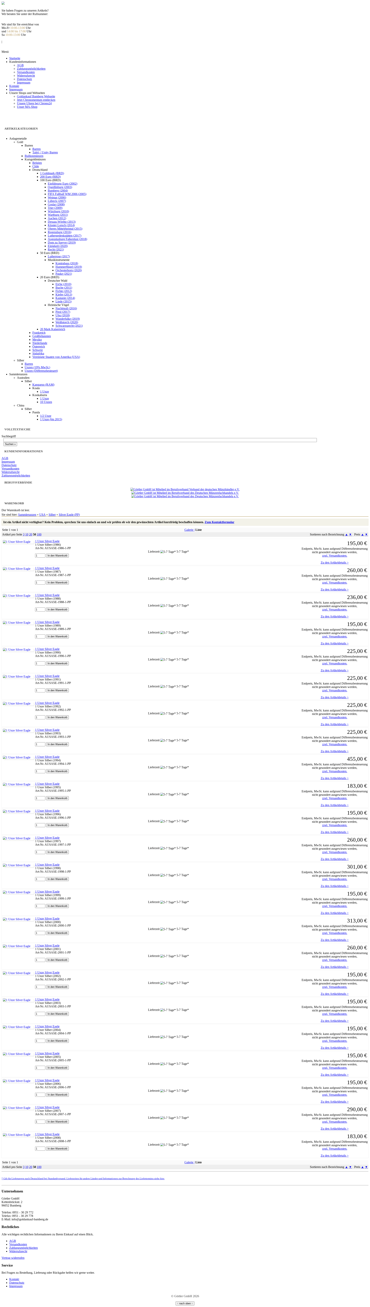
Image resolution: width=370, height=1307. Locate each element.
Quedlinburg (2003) (60, 187)
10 (26, 534)
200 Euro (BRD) (50, 176)
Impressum (23, 82)
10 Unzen (46, 402)
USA (42, 514)
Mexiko (37, 339)
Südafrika (38, 353)
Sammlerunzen (27, 514)
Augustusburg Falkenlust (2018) (67, 239)
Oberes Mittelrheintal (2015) (65, 228)
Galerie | (189, 529)
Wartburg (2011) (58, 214)
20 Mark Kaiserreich (52, 329)
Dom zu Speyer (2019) (62, 242)
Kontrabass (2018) (67, 263)
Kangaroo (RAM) (43, 384)
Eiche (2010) (63, 284)
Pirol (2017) (63, 311)
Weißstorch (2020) (67, 322)
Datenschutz (24, 79)
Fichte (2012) (64, 291)
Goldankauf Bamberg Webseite (36, 96)
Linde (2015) (63, 301)
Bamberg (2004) (58, 190)
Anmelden (8, 38)
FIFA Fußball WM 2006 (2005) (67, 194)
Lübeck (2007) (57, 201)
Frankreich (38, 332)
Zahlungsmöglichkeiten (31, 68)
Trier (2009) (55, 207)
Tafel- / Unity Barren (45, 152)
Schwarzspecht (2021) (69, 325)
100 (39, 534)
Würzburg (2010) (58, 211)
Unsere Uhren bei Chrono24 (34, 103)
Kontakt (14, 86)
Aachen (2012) (57, 218)
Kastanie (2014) (65, 298)
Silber (52, 514)
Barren (36, 149)
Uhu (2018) (63, 315)
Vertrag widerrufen (13, 1257)
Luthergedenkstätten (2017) (64, 235)
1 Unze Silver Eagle (47, 541)
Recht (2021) (56, 249)
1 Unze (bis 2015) (51, 419)
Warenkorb (8, 45)
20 (30, 534)
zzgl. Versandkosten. (334, 555)
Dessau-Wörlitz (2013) (62, 221)
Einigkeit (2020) (58, 246)
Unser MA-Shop (27, 106)
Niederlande (39, 343)
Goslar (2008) (56, 204)
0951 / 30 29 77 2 (12, 17)
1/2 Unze (45, 415)
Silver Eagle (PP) (69, 514)
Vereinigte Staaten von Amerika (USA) (56, 357)
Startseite (14, 58)
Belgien (37, 162)
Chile (35, 166)
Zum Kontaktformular (219, 522)
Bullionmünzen (34, 156)
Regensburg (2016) (59, 232)
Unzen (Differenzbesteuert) (41, 370)
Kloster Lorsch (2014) (61, 225)
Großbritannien (41, 336)
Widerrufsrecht (26, 75)
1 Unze (44, 391)
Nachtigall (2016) (66, 308)
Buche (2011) (64, 287)
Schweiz (37, 350)
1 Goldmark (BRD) (52, 173)
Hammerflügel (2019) (69, 266)
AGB (20, 65)
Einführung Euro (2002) (62, 183)
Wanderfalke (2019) (68, 318)
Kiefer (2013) (64, 294)
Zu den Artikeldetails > (335, 562)
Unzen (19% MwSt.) (37, 367)
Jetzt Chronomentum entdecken (36, 99)
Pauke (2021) (64, 273)
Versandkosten (26, 72)
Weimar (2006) (57, 197)
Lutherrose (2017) (59, 256)
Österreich (38, 346)
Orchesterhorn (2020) (69, 270)
